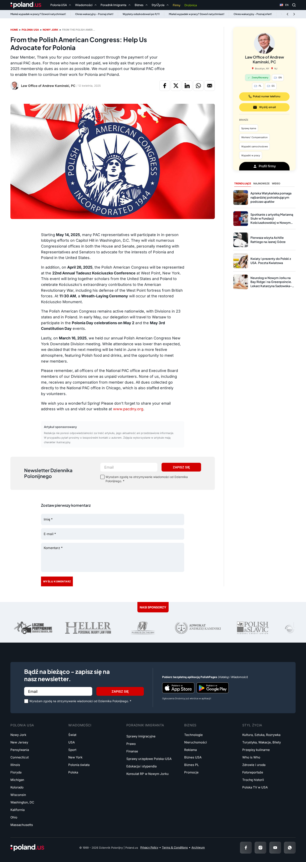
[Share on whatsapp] (198, 85)
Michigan (17, 780)
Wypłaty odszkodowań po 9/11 (141, 14)
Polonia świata (79, 765)
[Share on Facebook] (164, 85)
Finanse (132, 751)
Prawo (131, 744)
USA (71, 742)
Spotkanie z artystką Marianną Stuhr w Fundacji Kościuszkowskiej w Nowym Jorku (271, 221)
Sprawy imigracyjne (140, 736)
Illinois (15, 765)
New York (75, 757)
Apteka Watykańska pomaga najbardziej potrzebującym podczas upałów (270, 197)
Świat (72, 735)
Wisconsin (18, 795)
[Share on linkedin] (187, 85)
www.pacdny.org (128, 409)
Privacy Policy (149, 847)
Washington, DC (22, 802)
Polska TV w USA (255, 787)
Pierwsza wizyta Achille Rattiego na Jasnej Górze (268, 240)
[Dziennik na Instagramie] (260, 847)
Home (14, 29)
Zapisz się (181, 467)
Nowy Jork (50, 29)
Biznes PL (191, 765)
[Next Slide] (294, 14)
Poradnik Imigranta (145, 725)
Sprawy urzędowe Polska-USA (149, 759)
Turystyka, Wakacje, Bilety (261, 742)
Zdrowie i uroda (253, 765)
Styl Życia (252, 725)
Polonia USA (30, 29)
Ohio (13, 817)
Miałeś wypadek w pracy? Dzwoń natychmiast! (38, 14)
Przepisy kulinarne (256, 750)
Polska (73, 772)
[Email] (209, 85)
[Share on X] (176, 85)
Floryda (15, 772)
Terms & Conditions (175, 847)
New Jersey (19, 742)
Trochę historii (253, 780)
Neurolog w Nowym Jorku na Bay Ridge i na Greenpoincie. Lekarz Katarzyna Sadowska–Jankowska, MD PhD (271, 284)
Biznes (190, 725)
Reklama (190, 750)
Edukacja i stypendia (141, 766)
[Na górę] (289, 847)
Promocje (191, 772)
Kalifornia (17, 810)
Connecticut (19, 757)
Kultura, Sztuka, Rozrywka (261, 735)
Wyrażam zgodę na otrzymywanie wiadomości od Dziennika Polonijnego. (147, 479)
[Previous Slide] (287, 14)
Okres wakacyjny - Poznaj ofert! (94, 14)
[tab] (242, 184)
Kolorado (17, 787)
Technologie (193, 735)
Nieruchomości (195, 742)
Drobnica (190, 5)
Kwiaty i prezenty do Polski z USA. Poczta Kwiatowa (270, 261)
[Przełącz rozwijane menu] (70, 5)
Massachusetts (21, 825)
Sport (72, 750)
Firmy (176, 5)
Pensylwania (19, 750)
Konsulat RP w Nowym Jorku (147, 774)
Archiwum (198, 847)
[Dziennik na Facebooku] (246, 847)
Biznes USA (193, 757)
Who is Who (251, 757)
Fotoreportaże (252, 772)
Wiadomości (79, 725)
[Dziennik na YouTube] (275, 847)
